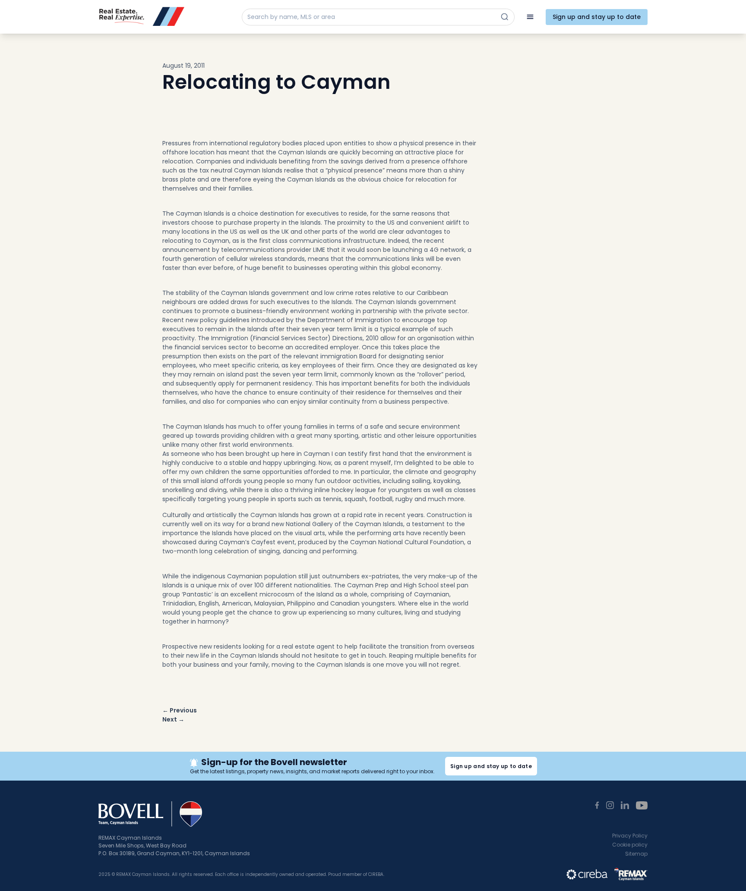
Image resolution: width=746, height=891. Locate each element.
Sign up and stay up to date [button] (491, 766)
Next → (173, 719)
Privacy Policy (630, 835)
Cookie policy (630, 844)
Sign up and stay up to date (597, 17)
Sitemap (636, 853)
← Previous (179, 710)
